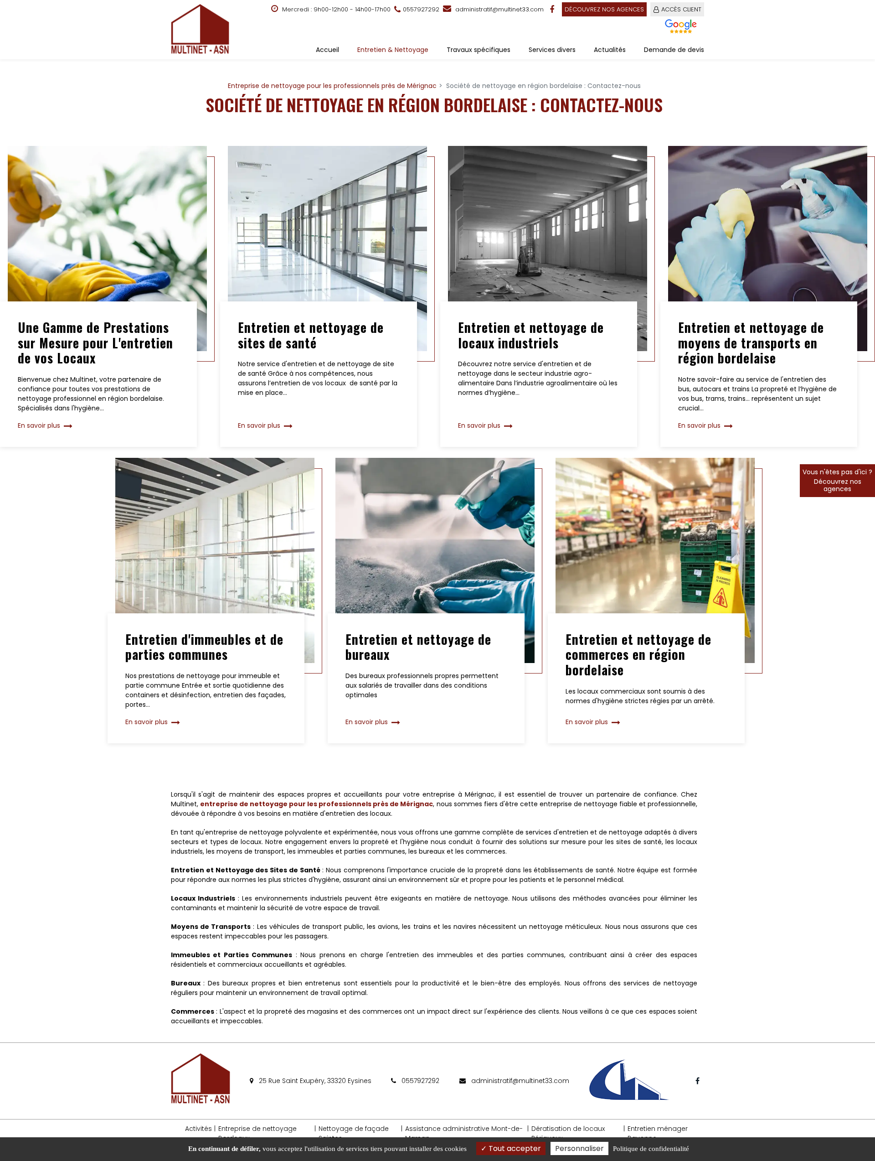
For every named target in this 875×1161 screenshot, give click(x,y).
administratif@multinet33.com (498, 9)
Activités (198, 1128)
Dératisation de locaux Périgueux (568, 1133)
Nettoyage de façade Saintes (354, 1133)
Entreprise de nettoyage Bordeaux (257, 1133)
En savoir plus (39, 425)
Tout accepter (514, 1148)
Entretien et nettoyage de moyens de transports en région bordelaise (751, 343)
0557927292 (419, 1080)
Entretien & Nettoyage (392, 49)
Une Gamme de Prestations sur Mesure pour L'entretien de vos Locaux (95, 343)
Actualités (610, 49)
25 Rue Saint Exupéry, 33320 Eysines (314, 1080)
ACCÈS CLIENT (681, 9)
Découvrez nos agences (604, 9)
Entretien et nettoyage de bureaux (418, 647)
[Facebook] (552, 9)
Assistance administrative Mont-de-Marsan (464, 1133)
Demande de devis (674, 49)
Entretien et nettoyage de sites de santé (311, 335)
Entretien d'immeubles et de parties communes (204, 647)
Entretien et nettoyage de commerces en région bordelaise (638, 655)
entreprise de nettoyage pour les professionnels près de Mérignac (316, 804)
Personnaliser (579, 1148)
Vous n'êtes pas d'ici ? (837, 480)
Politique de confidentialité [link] (651, 1148)
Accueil (327, 49)
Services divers (552, 49)
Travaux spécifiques (478, 49)
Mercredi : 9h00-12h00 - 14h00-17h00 (335, 9)
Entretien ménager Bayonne (658, 1133)
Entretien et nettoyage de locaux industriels (531, 335)
